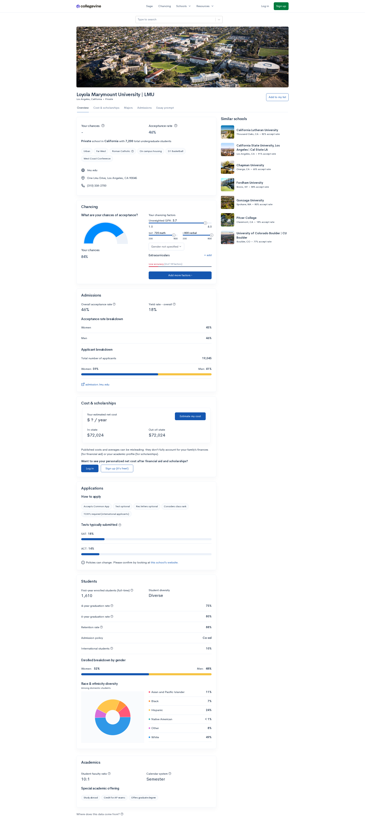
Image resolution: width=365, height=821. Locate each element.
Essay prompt (165, 107)
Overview (83, 107)
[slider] (205, 223)
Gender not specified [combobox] (164, 246)
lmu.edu (92, 170)
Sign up (281, 6)
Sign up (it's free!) (117, 468)
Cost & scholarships (106, 107)
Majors (128, 107)
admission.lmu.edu (97, 384)
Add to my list (277, 97)
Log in (265, 6)
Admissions (144, 107)
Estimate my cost (190, 416)
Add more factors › (180, 275)
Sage (149, 6)
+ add (208, 255)
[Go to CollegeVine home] (88, 6)
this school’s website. (165, 562)
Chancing (164, 6)
